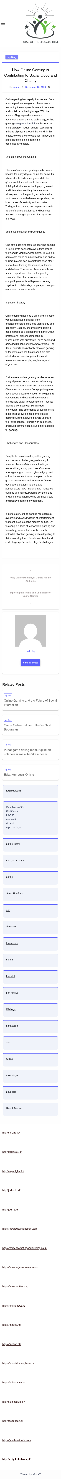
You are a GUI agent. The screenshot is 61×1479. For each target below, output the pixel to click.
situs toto (11, 1092)
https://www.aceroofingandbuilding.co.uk (24, 1248)
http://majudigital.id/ (13, 1171)
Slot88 (9, 1058)
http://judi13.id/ (10, 1209)
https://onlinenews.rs (13, 1305)
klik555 (10, 815)
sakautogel (12, 1025)
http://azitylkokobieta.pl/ (16, 1459)
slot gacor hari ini (24, 123)
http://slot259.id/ (11, 1132)
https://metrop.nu (11, 1324)
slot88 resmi (13, 844)
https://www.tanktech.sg (15, 1286)
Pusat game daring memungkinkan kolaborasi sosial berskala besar (27, 751)
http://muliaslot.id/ (12, 1152)
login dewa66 (13, 790)
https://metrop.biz (11, 1344)
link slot (10, 976)
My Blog (12, 57)
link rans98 (12, 992)
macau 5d (11, 819)
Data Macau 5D (15, 807)
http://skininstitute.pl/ (13, 1401)
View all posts (30, 662)
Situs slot (11, 926)
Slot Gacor (12, 811)
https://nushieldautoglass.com (18, 1363)
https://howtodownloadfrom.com (19, 1228)
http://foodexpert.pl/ (12, 1421)
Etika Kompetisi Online (19, 774)
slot (8, 910)
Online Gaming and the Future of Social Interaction (30, 702)
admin (16, 87)
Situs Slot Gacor (15, 893)
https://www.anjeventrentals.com (20, 1267)
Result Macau (14, 1108)
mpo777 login (13, 827)
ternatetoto (12, 943)
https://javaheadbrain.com (16, 1440)
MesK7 (37, 1474)
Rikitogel (11, 1009)
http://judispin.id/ (11, 1190)
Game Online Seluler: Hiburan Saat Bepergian (27, 727)
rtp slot (10, 823)
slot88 (9, 877)
